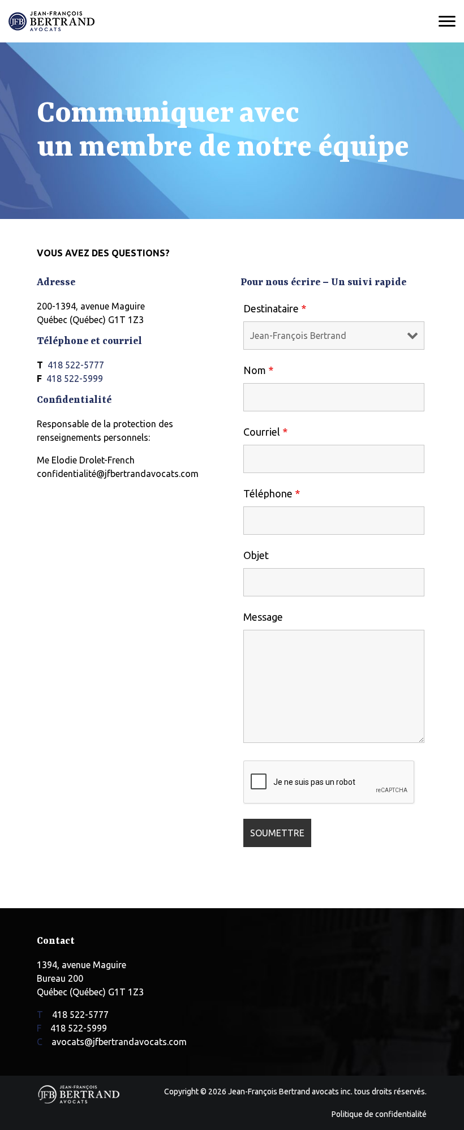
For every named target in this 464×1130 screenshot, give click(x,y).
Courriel (265, 431)
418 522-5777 (76, 365)
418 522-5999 (74, 378)
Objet (256, 555)
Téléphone (271, 493)
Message (263, 616)
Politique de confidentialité (379, 1114)
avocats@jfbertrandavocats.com (119, 1042)
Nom (258, 370)
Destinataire (274, 308)
